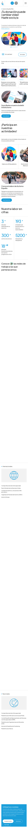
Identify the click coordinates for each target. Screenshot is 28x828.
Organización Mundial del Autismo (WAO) (11, 494)
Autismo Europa (5, 497)
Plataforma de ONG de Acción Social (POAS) (12, 715)
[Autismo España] (2, 3)
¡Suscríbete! (6, 116)
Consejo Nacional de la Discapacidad (11, 485)
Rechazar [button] (6, 824)
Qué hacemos (6, 200)
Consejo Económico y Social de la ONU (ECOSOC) (11, 491)
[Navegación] (25, 3)
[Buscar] (12, 3)
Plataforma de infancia (7, 728)
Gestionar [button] (18, 821)
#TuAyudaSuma (5, 28)
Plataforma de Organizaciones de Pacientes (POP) (12, 722)
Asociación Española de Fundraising (10, 726)
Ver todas (22, 54)
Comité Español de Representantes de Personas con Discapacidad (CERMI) (13, 718)
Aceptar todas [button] (8, 821)
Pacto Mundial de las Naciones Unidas (11, 488)
